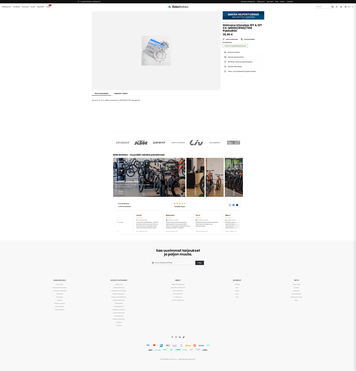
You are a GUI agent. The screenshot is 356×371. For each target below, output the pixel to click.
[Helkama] (178, 142)
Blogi (276, 2)
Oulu (237, 287)
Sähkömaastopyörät (119, 300)
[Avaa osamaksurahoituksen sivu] (243, 15)
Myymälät (270, 2)
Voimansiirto (234, 22)
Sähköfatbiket (119, 303)
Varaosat (226, 22)
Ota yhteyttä (59, 284)
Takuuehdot (59, 294)
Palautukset (59, 297)
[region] (243, 15)
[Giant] (159, 142)
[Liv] (196, 142)
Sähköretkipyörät (118, 306)
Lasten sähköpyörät (118, 313)
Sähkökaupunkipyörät (118, 309)
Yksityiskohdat (102, 94)
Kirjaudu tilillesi (59, 306)
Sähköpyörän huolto (296, 297)
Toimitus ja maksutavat (59, 291)
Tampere (237, 284)
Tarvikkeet (119, 322)
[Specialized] (122, 142)
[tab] (101, 94)
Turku (237, 297)
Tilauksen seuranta (59, 303)
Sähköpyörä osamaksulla (118, 291)
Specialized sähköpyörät (178, 287)
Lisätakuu (59, 300)
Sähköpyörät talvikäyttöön (118, 297)
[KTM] (141, 142)
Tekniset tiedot (121, 94)
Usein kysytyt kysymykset (59, 287)
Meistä (282, 2)
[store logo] (178, 7)
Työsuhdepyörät (118, 316)
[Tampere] (149, 177)
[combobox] (324, 7)
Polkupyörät (261, 2)
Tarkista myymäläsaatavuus (235, 46)
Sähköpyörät (118, 284)
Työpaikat (290, 2)
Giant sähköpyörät (178, 291)
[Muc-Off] (233, 142)
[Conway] (215, 142)
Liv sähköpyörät (177, 297)
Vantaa (237, 291)
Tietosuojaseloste (60, 309)
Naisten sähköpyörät (119, 294)
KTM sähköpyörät (178, 294)
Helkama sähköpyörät (178, 284)
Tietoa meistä (296, 284)
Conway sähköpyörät (178, 300)
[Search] (332, 7)
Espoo (237, 294)
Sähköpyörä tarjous (118, 287)
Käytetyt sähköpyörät (248, 2)
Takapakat (242, 22)
